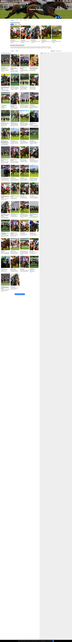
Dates (17, 50)
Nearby (12, 24)
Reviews (25, 19)
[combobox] (13, 51)
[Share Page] (61, 17)
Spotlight (19, 24)
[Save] (58, 17)
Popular (15, 24)
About (21, 19)
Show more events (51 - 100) (19, 294)
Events (12, 19)
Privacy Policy (43, 640)
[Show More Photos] (56, 17)
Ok (53, 640)
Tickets (17, 19)
